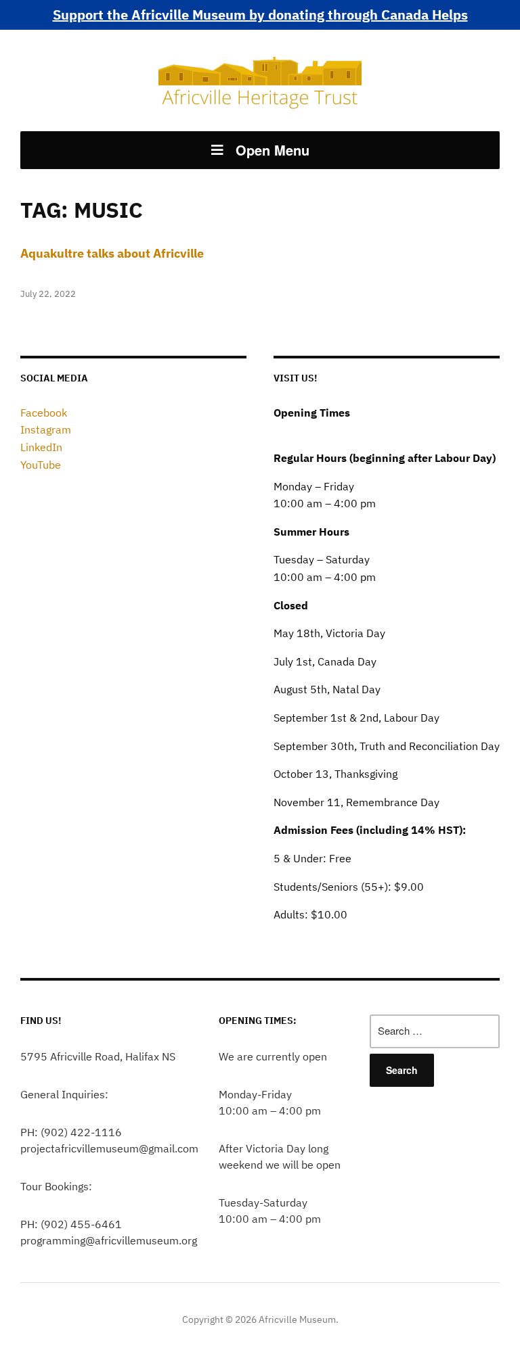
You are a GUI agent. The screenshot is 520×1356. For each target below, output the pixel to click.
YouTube (40, 464)
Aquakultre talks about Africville (112, 253)
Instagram (45, 429)
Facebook (43, 412)
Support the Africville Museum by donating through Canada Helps (260, 14)
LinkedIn (41, 447)
